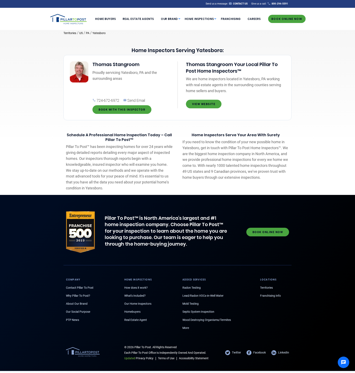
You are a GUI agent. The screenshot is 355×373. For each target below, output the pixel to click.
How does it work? (136, 287)
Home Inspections (199, 19)
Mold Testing (190, 303)
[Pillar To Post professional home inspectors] (68, 18)
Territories (69, 33)
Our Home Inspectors (137, 303)
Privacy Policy (138, 358)
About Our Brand (77, 303)
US (81, 33)
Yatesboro (99, 33)
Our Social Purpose (78, 311)
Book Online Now (286, 18)
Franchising (231, 19)
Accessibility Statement (194, 358)
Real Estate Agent (135, 320)
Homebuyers (132, 311)
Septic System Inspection (198, 311)
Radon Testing (191, 287)
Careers (254, 19)
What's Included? (135, 295)
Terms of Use (166, 358)
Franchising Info (270, 295)
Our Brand (169, 19)
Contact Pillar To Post (79, 287)
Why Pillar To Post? (78, 295)
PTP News (72, 320)
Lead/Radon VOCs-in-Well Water (203, 295)
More (185, 328)
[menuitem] (105, 18)
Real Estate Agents (138, 19)
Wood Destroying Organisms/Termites (206, 320)
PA (87, 33)
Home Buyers (105, 19)
